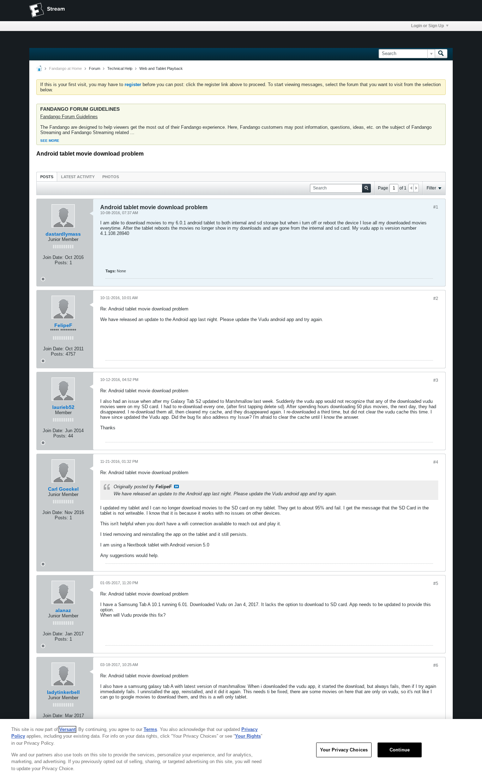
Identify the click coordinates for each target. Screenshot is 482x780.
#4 (435, 462)
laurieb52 (63, 407)
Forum (94, 68)
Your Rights (248, 736)
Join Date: (53, 257)
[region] (241, 749)
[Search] (441, 53)
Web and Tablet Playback (161, 68)
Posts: (61, 262)
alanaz (63, 610)
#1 (435, 207)
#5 (435, 583)
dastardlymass (63, 234)
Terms (150, 729)
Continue (400, 749)
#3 (435, 380)
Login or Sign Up (427, 25)
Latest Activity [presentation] (78, 177)
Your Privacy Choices (344, 749)
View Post (176, 486)
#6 (435, 665)
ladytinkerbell (63, 692)
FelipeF (63, 325)
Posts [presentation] (46, 177)
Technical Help (119, 68)
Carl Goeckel (63, 489)
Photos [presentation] (110, 177)
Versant (67, 729)
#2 (435, 298)
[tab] (46, 176)
